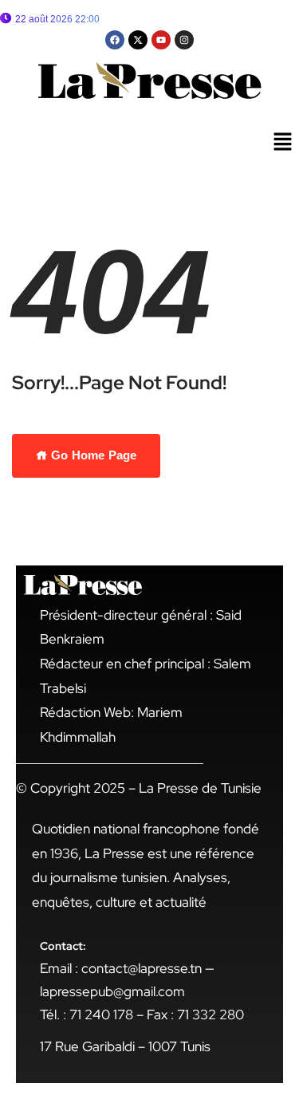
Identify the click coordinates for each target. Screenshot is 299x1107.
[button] (283, 142)
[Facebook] (114, 39)
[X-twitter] (138, 39)
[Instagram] (184, 39)
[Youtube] (161, 39)
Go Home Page (92, 455)
